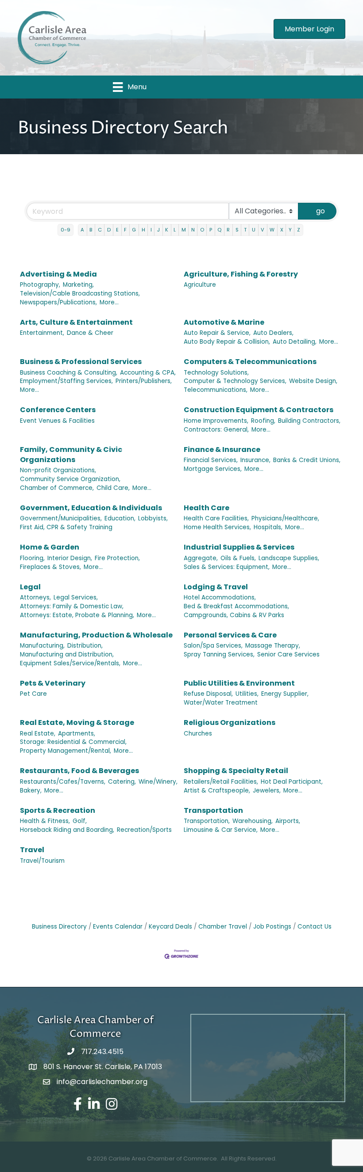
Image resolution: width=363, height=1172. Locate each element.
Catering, (122, 782)
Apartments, (76, 733)
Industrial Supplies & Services (239, 547)
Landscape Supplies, (289, 558)
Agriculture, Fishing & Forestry (241, 274)
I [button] (151, 229)
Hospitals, (268, 527)
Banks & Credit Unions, (306, 460)
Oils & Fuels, (238, 558)
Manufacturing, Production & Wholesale (96, 635)
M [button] (184, 229)
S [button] (237, 229)
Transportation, (207, 821)
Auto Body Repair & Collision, (227, 342)
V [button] (262, 229)
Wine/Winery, (158, 782)
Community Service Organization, (70, 479)
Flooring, (32, 558)
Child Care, (113, 488)
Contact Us (314, 926)
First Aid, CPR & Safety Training (66, 527)
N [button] (193, 229)
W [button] (272, 229)
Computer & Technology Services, (235, 381)
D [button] (109, 229)
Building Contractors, (309, 421)
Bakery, (31, 790)
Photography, (40, 285)
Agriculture (200, 285)
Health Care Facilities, (216, 518)
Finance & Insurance (222, 449)
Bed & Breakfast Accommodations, (236, 606)
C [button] (100, 229)
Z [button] (298, 229)
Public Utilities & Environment (239, 683)
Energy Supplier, (285, 694)
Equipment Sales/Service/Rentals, (70, 663)
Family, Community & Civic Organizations (71, 454)
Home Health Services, (217, 527)
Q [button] (219, 229)
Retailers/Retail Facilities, (221, 782)
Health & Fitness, (45, 821)
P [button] (210, 229)
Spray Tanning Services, (219, 654)
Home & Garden (49, 547)
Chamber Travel (222, 926)
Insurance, (255, 460)
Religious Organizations (229, 722)
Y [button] (290, 229)
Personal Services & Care (230, 635)
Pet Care (33, 694)
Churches (198, 733)
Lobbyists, (153, 518)
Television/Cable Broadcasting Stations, (80, 293)
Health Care (206, 508)
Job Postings (272, 926)
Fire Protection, (117, 558)
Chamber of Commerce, (57, 488)
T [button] (245, 229)
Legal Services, (76, 597)
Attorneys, (35, 597)
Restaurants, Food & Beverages (79, 771)
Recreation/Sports (144, 830)
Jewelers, (267, 790)
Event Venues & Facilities (57, 421)
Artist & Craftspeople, (217, 790)
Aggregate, (201, 558)
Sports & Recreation (57, 810)
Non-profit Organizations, (58, 470)
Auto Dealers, (273, 333)
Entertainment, (42, 333)
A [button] (82, 229)
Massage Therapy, (272, 645)
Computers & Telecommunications (250, 362)
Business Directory (59, 926)
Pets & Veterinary (52, 683)
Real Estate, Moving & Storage (77, 722)
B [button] (90, 229)
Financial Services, (211, 460)
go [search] (320, 211)
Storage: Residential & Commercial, (73, 742)
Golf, (80, 821)
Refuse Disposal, (208, 694)
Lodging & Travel (216, 587)
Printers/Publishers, (144, 381)
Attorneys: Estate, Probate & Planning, (77, 615)
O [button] (202, 229)
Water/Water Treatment (221, 702)
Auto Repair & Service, (217, 333)
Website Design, (313, 381)
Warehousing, (252, 821)
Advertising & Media (58, 274)
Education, (119, 518)
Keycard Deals (170, 926)
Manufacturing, (42, 645)
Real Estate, (37, 733)
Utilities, (247, 694)
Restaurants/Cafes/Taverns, (62, 782)
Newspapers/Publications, (58, 302)
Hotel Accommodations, (220, 597)
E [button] (117, 229)
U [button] (253, 229)
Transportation (213, 810)
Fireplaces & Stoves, (50, 567)
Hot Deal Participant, (292, 782)
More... (109, 302)
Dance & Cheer (90, 333)
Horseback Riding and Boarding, (67, 830)
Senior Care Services (288, 654)
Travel (32, 850)
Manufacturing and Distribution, (67, 654)
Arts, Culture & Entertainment (76, 322)
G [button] (134, 229)
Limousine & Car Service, (221, 830)
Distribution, (85, 645)
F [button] (125, 229)
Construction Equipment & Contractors (258, 410)
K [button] (166, 229)
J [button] (158, 229)
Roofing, (263, 421)
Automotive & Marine (224, 322)
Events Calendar (118, 926)
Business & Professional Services (81, 362)
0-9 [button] (65, 229)
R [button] (228, 229)
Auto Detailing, (295, 342)
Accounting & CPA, (148, 372)
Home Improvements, (216, 421)
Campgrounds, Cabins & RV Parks (234, 615)
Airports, (287, 821)
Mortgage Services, (213, 469)
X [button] (281, 229)
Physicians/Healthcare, (285, 518)
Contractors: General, (216, 429)
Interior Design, (69, 558)
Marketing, (78, 285)
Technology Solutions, (216, 372)
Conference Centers (58, 410)
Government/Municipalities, (61, 518)
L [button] (175, 229)
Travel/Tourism (42, 861)
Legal (30, 587)
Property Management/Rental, (65, 751)
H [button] (143, 229)
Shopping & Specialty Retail (236, 771)
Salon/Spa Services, (213, 645)
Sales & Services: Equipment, (227, 567)
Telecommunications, (215, 390)
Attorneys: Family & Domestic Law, (72, 606)
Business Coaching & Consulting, (68, 372)
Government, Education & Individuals (91, 508)
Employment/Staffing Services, (66, 381)
